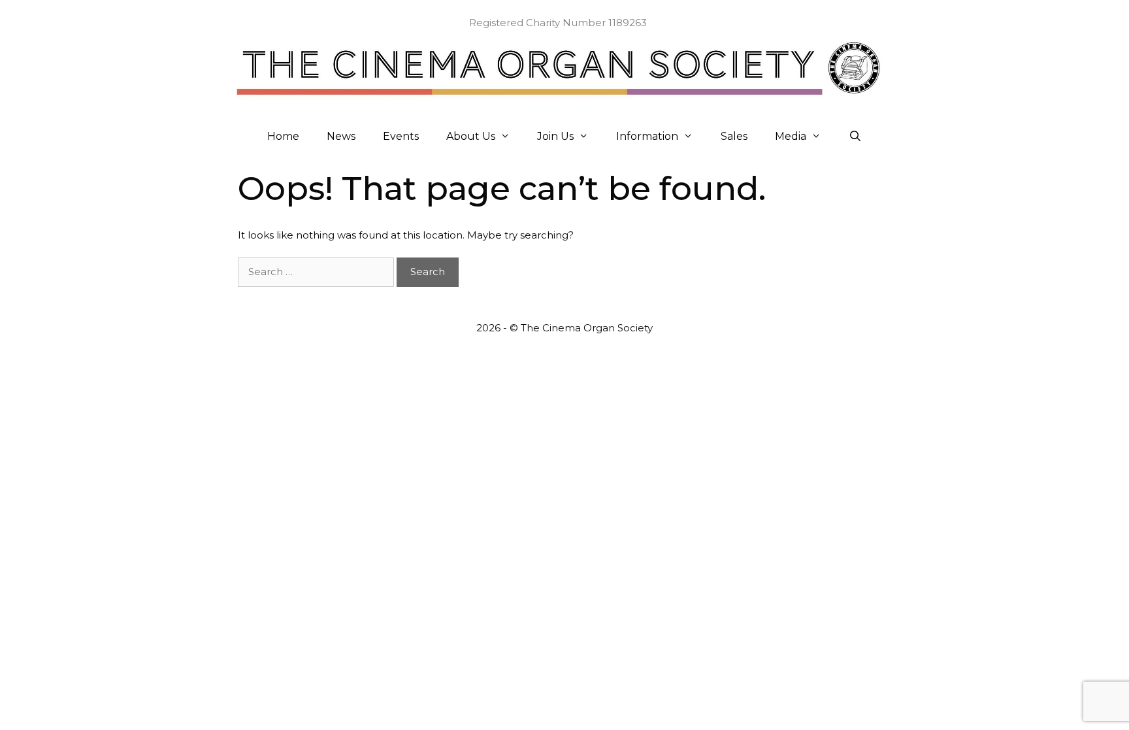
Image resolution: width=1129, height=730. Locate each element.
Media (790, 136)
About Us (470, 136)
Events (401, 136)
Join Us (555, 136)
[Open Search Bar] (855, 136)
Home (283, 136)
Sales (734, 136)
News (341, 136)
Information (647, 136)
